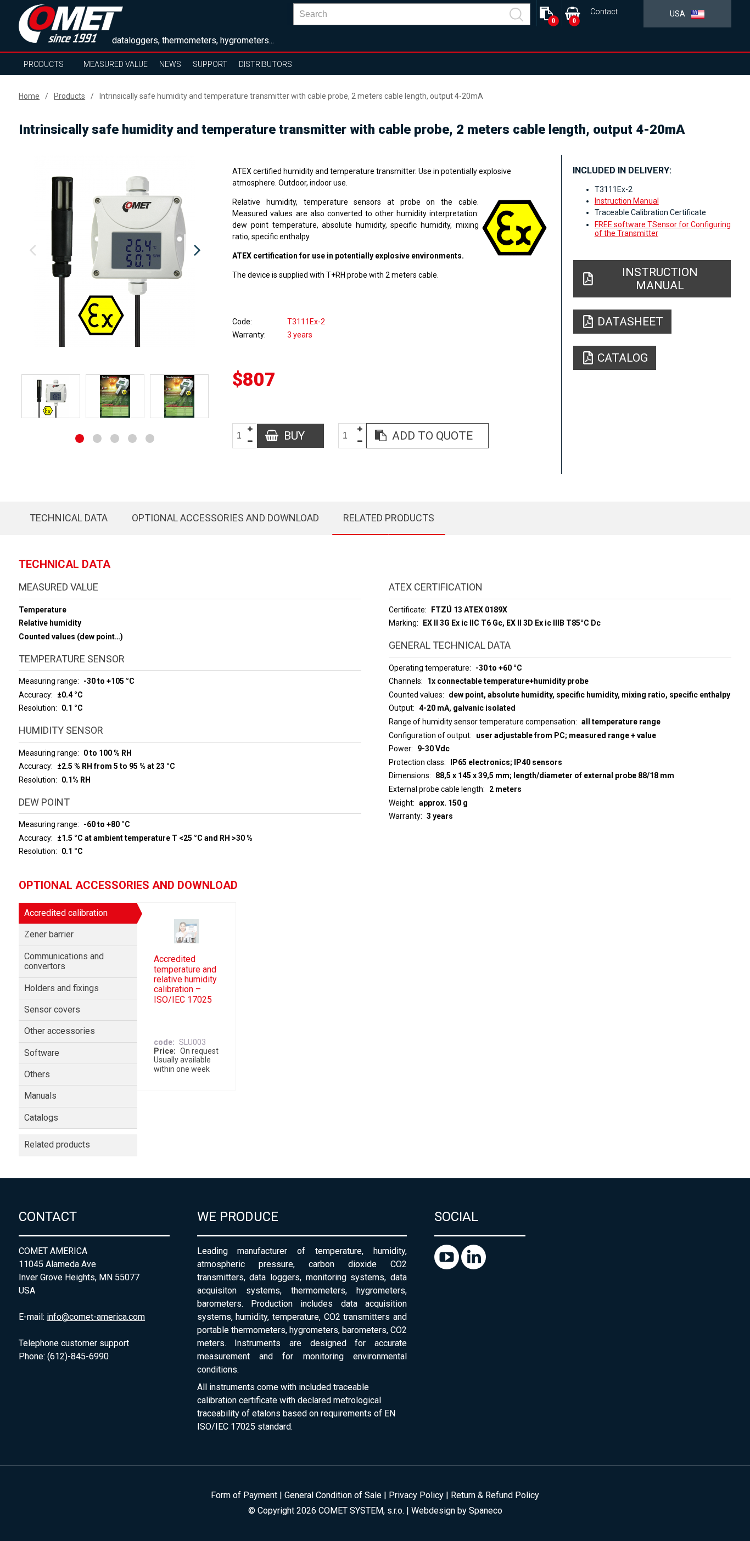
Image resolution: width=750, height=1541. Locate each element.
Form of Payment (244, 1495)
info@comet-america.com (96, 1317)
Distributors (265, 64)
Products (44, 64)
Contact (604, 11)
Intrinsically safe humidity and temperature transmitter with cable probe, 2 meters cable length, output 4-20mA (291, 96)
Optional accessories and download (225, 518)
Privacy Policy (416, 1495)
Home (29, 96)
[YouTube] (447, 1266)
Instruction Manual (627, 200)
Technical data (69, 518)
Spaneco (485, 1510)
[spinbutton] (243, 436)
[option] (115, 251)
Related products (388, 518)
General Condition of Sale (333, 1495)
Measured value (115, 64)
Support (210, 64)
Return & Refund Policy (495, 1495)
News (170, 64)
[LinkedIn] (473, 1266)
